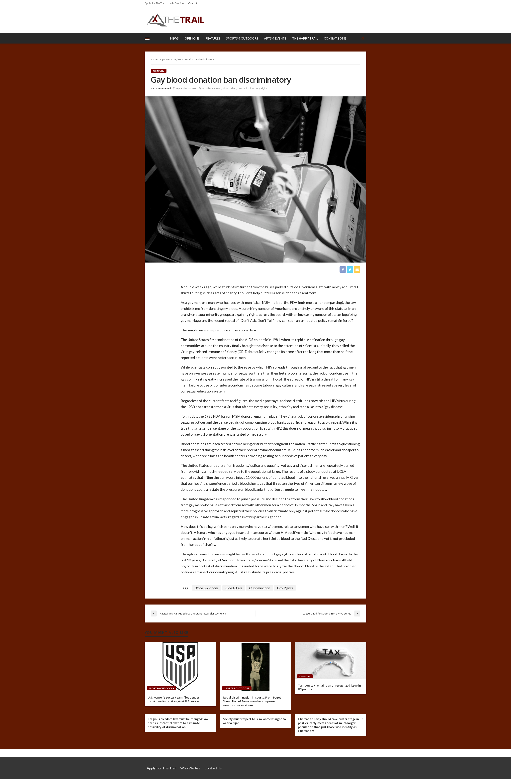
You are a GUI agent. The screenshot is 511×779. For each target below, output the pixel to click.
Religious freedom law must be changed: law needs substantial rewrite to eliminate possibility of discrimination (178, 723)
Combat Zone (335, 38)
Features (212, 38)
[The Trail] (175, 20)
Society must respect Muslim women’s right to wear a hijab (254, 721)
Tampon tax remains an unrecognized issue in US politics (329, 687)
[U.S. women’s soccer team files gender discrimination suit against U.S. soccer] (180, 666)
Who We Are (177, 3)
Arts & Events (275, 38)
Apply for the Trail (155, 3)
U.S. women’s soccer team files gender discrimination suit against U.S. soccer (173, 699)
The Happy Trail (305, 38)
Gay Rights (261, 88)
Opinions (192, 38)
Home (154, 59)
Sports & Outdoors (242, 38)
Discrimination (246, 88)
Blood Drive (229, 88)
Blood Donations (211, 88)
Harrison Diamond (161, 88)
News (174, 38)
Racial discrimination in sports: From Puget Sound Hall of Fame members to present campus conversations (252, 701)
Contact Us (194, 3)
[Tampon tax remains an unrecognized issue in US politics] (330, 660)
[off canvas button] (147, 38)
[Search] (362, 38)
